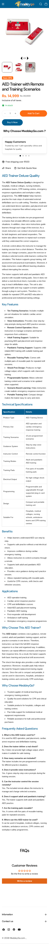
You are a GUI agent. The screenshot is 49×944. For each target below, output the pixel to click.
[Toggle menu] (3, 4)
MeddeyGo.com (17, 938)
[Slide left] (21, 58)
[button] (20, 155)
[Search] (40, 4)
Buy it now (12, 122)
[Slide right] (27, 58)
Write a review (24, 881)
